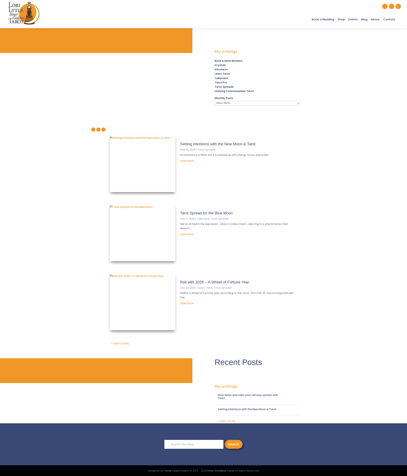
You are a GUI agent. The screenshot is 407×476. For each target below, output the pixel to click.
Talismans (221, 78)
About (375, 19)
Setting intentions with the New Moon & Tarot (217, 144)
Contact (389, 19)
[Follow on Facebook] (391, 6)
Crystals (220, 65)
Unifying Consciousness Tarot (234, 91)
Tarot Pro (221, 82)
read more (187, 161)
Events (353, 19)
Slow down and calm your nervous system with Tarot (248, 396)
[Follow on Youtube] (398, 6)
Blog (364, 19)
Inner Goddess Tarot (220, 470)
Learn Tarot (222, 74)
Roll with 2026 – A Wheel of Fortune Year (214, 282)
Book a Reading (323, 19)
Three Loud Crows (176, 470)
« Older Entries (120, 343)
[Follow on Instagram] (385, 6)
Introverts (221, 69)
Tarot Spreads (224, 87)
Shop (341, 19)
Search (233, 444)
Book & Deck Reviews (228, 61)
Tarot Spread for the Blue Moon (206, 213)
